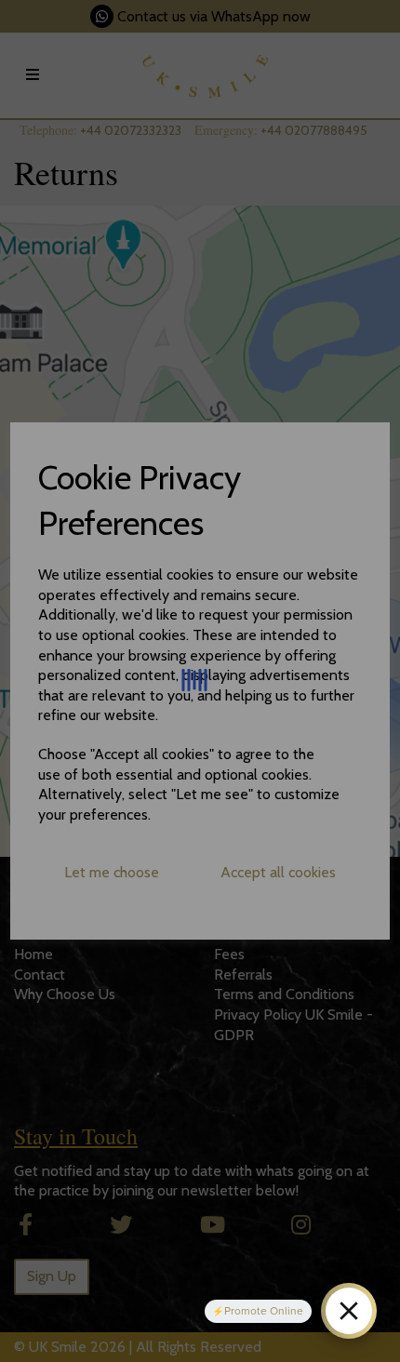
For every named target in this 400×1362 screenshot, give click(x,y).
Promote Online (263, 1310)
